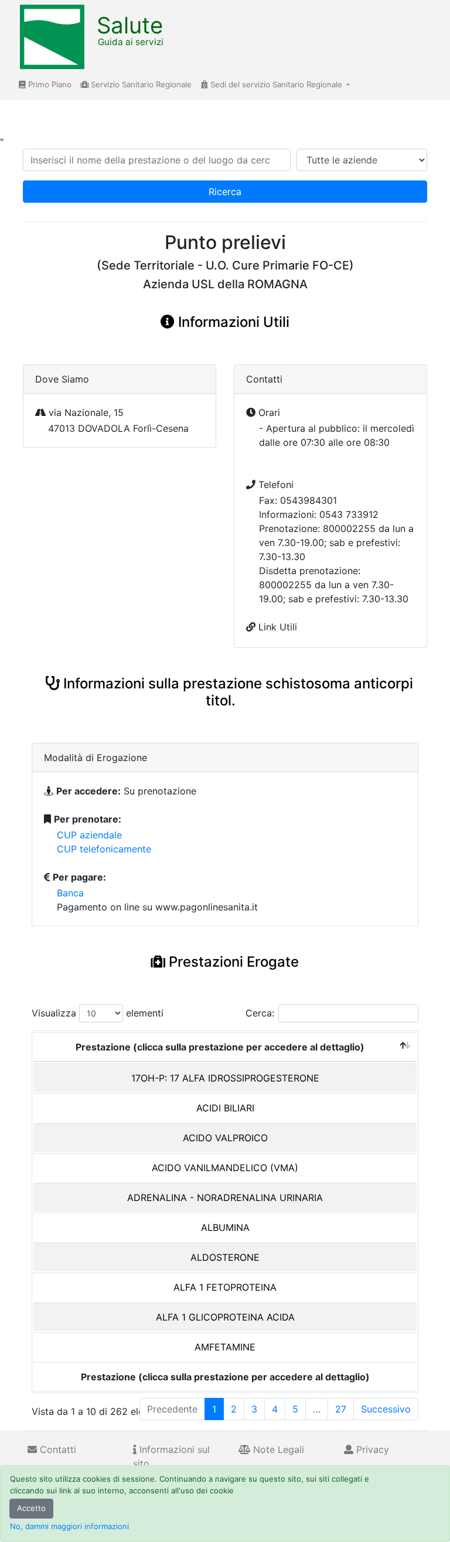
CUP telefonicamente (104, 849)
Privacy (371, 1449)
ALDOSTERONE (225, 1257)
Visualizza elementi (97, 1013)
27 (340, 1409)
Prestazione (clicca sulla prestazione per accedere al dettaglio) (220, 1047)
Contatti (56, 1449)
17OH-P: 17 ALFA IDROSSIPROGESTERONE (225, 1078)
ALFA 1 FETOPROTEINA (225, 1287)
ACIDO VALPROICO (225, 1138)
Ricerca (225, 191)
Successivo (386, 1409)
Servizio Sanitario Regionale (140, 84)
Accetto (31, 1508)
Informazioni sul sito (171, 1456)
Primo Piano (48, 84)
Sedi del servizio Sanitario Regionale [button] (276, 84)
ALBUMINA (225, 1227)
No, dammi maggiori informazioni (69, 1526)
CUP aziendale (89, 835)
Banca (70, 893)
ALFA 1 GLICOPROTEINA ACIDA (225, 1317)
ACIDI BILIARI (225, 1108)
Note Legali (277, 1449)
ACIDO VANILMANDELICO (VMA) (225, 1167)
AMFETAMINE (225, 1347)
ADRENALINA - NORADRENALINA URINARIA (225, 1197)
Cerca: (260, 1013)
